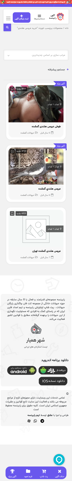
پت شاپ (44, 476)
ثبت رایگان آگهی (21, 18)
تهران (57, 104)
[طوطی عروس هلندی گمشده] (36, 105)
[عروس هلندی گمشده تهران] (36, 229)
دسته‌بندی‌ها (39, 18)
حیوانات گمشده (27, 132)
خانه (66, 28)
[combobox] (36, 55)
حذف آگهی (59, 476)
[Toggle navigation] (8, 18)
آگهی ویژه (12, 476)
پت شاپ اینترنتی (44, 307)
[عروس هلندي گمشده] (36, 167)
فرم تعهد (28, 476)
